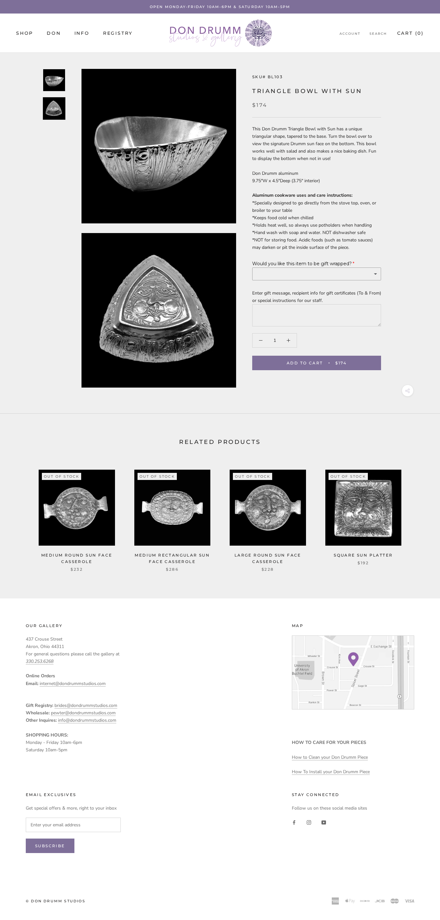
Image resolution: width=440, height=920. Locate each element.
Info (82, 33)
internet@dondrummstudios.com (73, 684)
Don (54, 33)
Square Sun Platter (363, 555)
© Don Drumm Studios (55, 901)
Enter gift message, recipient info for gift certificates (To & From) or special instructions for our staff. (316, 297)
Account (350, 34)
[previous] (20, 514)
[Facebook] (294, 822)
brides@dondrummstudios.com (85, 705)
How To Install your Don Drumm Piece (331, 772)
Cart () (410, 33)
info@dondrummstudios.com (87, 720)
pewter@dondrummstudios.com (83, 713)
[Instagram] (309, 822)
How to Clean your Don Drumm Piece (330, 757)
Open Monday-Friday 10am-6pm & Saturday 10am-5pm (220, 7)
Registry (118, 33)
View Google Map (353, 672)
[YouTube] (323, 822)
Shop (24, 33)
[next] (420, 514)
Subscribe (50, 845)
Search (378, 34)
